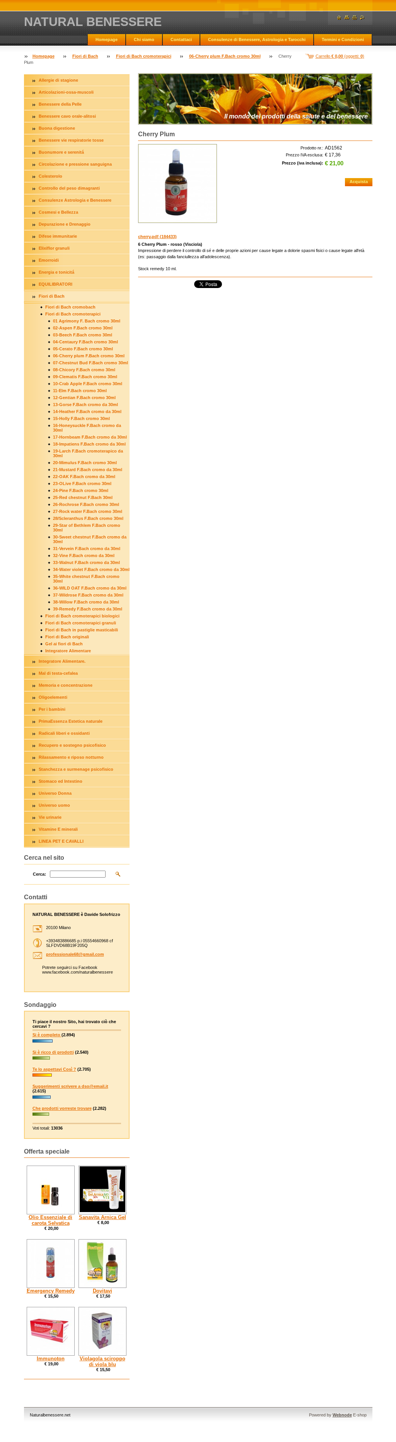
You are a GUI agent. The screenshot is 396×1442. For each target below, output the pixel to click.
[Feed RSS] (362, 17)
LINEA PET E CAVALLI (61, 841)
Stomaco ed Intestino (60, 781)
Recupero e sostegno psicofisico (72, 745)
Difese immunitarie (58, 236)
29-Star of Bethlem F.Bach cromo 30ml (86, 527)
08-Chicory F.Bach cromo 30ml (84, 369)
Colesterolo (50, 176)
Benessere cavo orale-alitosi (67, 116)
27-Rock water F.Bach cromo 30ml (87, 511)
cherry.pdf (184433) (157, 236)
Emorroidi (49, 260)
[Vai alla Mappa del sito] (347, 17)
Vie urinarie (50, 817)
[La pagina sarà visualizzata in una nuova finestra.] (177, 183)
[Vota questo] (42, 1043)
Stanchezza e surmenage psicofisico (76, 769)
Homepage (107, 39)
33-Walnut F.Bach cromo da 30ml (86, 562)
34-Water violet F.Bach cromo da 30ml (91, 569)
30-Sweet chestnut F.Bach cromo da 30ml (89, 539)
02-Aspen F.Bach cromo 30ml (83, 328)
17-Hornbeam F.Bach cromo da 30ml (90, 437)
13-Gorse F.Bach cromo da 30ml (85, 404)
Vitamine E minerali (58, 829)
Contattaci (181, 39)
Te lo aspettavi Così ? (54, 1069)
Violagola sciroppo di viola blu (102, 1361)
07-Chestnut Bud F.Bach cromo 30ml (90, 362)
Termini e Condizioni (343, 39)
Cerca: (39, 874)
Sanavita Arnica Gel (102, 1217)
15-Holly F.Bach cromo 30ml (81, 418)
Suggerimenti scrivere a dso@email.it (70, 1086)
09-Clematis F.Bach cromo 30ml (85, 376)
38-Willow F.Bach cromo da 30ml (86, 602)
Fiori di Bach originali (67, 636)
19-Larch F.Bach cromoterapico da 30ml (88, 453)
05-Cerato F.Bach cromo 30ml (83, 348)
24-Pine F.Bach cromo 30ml (80, 490)
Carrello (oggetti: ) (340, 56)
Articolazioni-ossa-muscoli (66, 92)
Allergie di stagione (58, 80)
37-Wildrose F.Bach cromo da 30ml (88, 595)
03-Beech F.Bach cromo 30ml (82, 335)
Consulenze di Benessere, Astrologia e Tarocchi (257, 39)
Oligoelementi (53, 697)
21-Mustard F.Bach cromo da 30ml (87, 469)
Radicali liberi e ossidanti (64, 733)
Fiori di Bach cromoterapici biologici (82, 616)
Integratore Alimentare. (62, 661)
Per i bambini (52, 709)
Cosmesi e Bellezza (58, 212)
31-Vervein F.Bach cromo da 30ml (86, 548)
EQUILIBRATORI (55, 284)
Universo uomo (54, 805)
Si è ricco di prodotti (53, 1052)
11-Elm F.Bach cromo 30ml (80, 390)
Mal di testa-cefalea (58, 673)
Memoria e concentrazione (65, 685)
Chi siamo (144, 39)
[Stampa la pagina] (354, 17)
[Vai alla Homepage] (339, 17)
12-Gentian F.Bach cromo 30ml (84, 397)
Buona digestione (57, 128)
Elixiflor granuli (54, 248)
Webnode (342, 1415)
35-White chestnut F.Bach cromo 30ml (86, 578)
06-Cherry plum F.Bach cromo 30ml (225, 56)
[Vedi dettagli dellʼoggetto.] (50, 1190)
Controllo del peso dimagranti (69, 188)
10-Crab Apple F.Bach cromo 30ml (87, 383)
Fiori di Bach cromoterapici (143, 56)
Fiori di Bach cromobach (70, 307)
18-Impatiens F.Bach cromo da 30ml (89, 444)
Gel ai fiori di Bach (64, 643)
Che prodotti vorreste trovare (62, 1108)
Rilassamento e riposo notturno (71, 757)
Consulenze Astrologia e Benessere (75, 200)
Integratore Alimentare (68, 650)
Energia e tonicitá (56, 272)
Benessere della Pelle (60, 104)
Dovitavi (102, 1291)
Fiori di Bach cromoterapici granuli (80, 623)
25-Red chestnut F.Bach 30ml (83, 497)
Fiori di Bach (85, 56)
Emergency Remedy (51, 1291)
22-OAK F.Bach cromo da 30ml (84, 476)
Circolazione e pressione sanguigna (75, 164)
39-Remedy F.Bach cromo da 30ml (87, 609)
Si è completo (46, 1034)
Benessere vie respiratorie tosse (71, 140)
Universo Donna (55, 793)
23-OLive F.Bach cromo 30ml (82, 483)
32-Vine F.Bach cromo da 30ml (83, 555)
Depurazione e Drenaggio (64, 224)
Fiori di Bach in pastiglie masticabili (81, 630)
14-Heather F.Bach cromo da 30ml (87, 411)
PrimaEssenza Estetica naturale (70, 721)
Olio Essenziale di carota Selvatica (50, 1220)
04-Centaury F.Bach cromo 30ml (85, 341)
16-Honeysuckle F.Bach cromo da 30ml (87, 427)
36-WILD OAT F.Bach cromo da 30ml (89, 588)
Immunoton (51, 1358)
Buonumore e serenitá (61, 152)
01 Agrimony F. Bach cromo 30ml (86, 321)
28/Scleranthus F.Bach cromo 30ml (88, 518)
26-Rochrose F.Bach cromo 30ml (86, 504)
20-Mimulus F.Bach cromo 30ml (85, 462)
